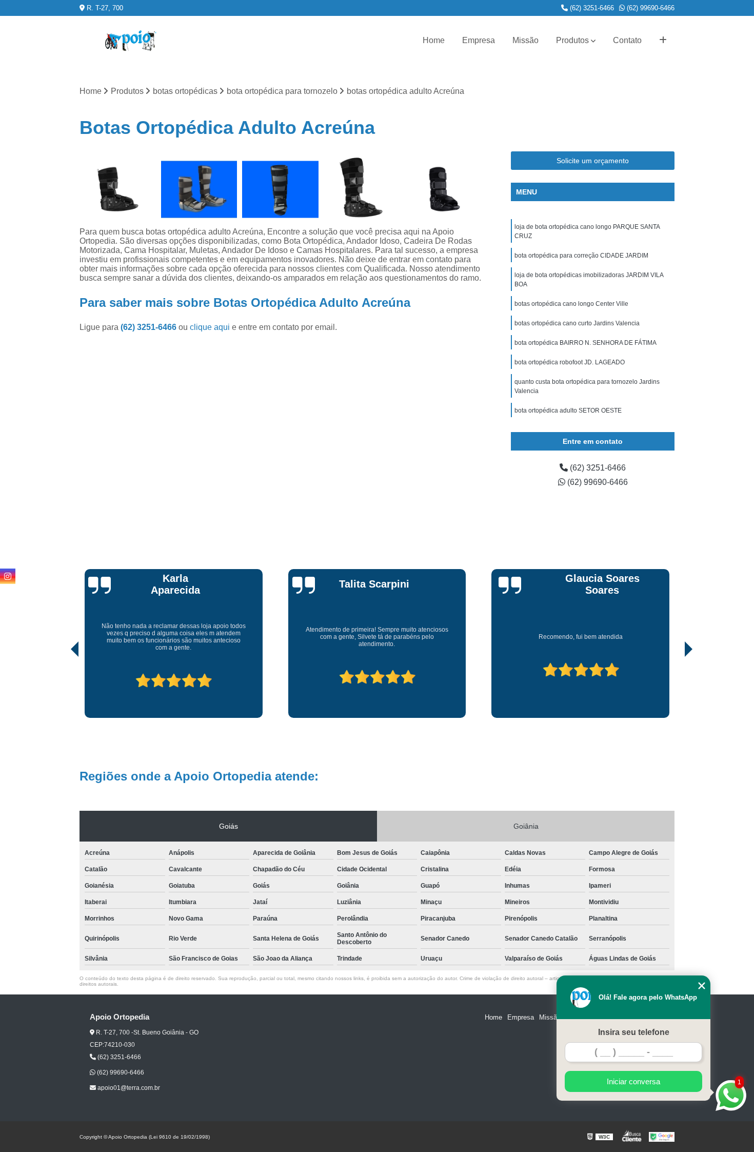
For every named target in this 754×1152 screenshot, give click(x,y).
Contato (627, 40)
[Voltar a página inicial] (131, 40)
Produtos (572, 40)
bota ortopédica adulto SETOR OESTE (568, 410)
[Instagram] (7, 576)
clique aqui (210, 327)
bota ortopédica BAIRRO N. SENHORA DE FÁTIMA (585, 342)
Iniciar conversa (633, 1081)
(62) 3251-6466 (591, 8)
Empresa (478, 40)
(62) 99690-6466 (649, 8)
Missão (525, 40)
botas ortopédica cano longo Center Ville (571, 303)
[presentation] (60, 688)
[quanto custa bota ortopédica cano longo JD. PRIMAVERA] (199, 189)
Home (434, 40)
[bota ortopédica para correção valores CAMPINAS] (443, 189)
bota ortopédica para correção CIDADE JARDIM (581, 255)
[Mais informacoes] (662, 40)
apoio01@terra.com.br (128, 1087)
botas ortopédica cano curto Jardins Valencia (577, 323)
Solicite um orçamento (593, 161)
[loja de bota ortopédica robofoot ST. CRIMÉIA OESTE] (280, 189)
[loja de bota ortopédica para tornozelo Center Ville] (362, 189)
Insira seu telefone (633, 1032)
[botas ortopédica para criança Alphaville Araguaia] (118, 189)
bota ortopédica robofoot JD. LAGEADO (569, 362)
